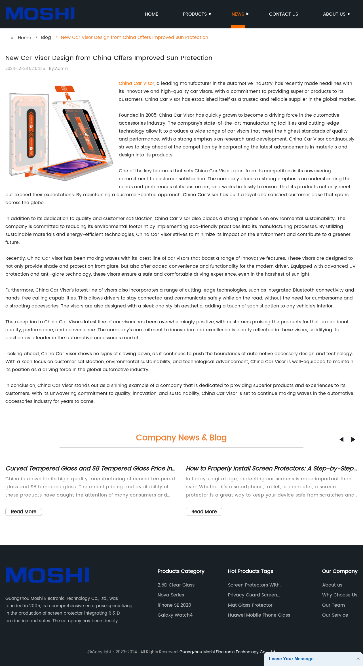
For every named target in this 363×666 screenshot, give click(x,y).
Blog (46, 37)
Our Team (333, 605)
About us (334, 14)
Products (195, 14)
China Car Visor (136, 83)
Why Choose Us (339, 595)
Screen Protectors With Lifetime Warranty (254, 585)
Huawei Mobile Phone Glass (259, 615)
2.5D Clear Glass (176, 585)
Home (151, 14)
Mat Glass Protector (250, 605)
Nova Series (171, 595)
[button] (341, 439)
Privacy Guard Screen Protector (252, 595)
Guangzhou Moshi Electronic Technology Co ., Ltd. (228, 652)
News (238, 14)
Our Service (335, 615)
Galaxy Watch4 (175, 615)
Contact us (283, 14)
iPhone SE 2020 (174, 605)
